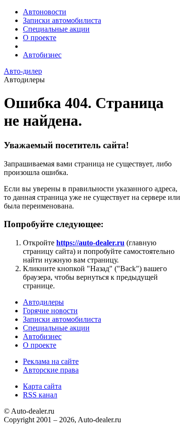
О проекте (39, 37)
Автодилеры (43, 302)
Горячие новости (50, 311)
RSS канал (40, 395)
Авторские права (51, 370)
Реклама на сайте (51, 361)
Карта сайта (42, 386)
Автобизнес (42, 55)
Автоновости (44, 12)
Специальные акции (56, 29)
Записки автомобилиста (62, 20)
